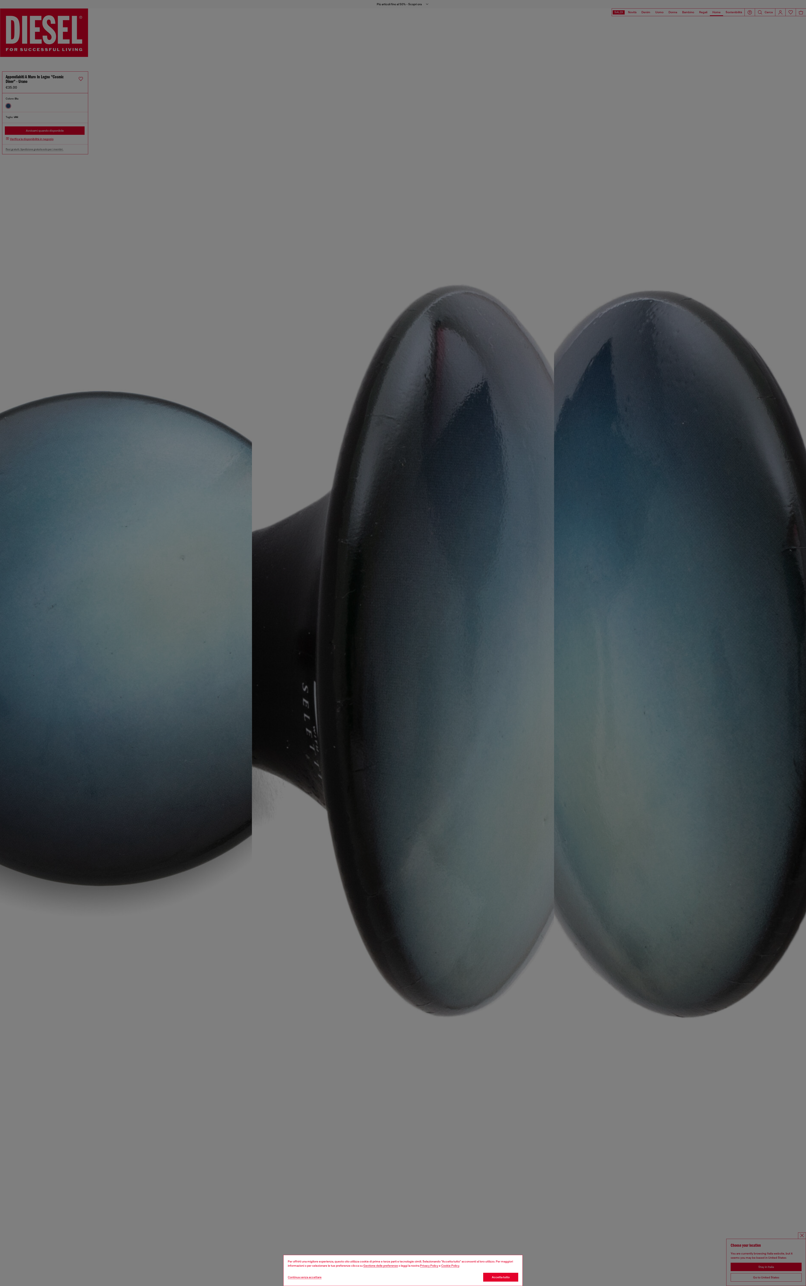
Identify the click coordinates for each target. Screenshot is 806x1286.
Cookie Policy (450, 1265)
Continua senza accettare (305, 1277)
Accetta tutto (501, 1277)
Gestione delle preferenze (380, 1265)
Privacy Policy (429, 1265)
